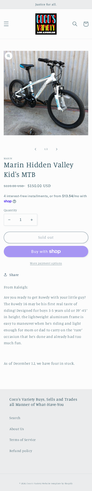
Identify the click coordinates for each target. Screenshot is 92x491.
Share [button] (14, 275)
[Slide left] (35, 149)
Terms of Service (22, 440)
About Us (16, 429)
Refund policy (20, 451)
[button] (6, 24)
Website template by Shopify (57, 483)
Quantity (10, 210)
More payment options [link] (46, 263)
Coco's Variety (34, 483)
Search (15, 418)
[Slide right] (56, 149)
